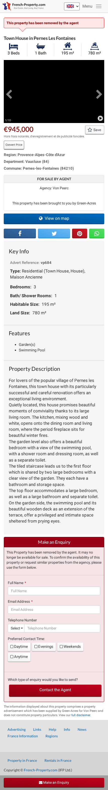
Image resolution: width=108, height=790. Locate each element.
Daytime (21, 646)
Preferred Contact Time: (26, 639)
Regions (51, 736)
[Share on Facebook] (20, 233)
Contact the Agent (55, 689)
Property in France (22, 760)
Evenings (45, 646)
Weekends (72, 646)
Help (52, 729)
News (82, 729)
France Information (23, 736)
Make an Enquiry (55, 782)
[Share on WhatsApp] (96, 233)
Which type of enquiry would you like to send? (43, 680)
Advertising (17, 729)
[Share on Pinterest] (79, 233)
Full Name (15, 583)
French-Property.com (41, 770)
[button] (9, 91)
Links (37, 729)
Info (67, 729)
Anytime (21, 656)
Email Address (19, 601)
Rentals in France (57, 760)
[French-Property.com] (22, 6)
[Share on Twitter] (54, 233)
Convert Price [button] (14, 144)
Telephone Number (22, 620)
